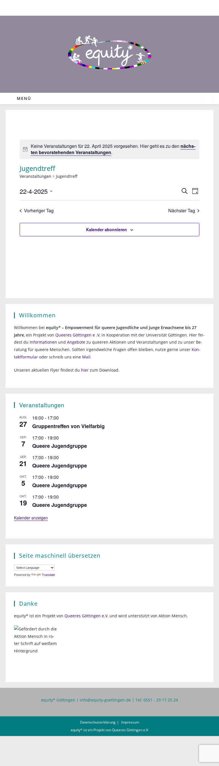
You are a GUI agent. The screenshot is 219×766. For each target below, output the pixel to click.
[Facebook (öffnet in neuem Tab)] (106, 7)
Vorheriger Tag (39, 210)
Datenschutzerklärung (97, 722)
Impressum (130, 722)
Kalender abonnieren (106, 229)
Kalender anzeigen (31, 518)
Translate (48, 574)
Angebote (76, 342)
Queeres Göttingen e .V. (77, 335)
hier (85, 370)
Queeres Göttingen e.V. (86, 615)
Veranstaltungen (35, 176)
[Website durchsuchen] (208, 99)
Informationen (43, 342)
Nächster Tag (181, 210)
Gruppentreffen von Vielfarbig (68, 426)
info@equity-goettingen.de (105, 700)
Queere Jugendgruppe (59, 445)
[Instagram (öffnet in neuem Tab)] (113, 7)
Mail (86, 357)
